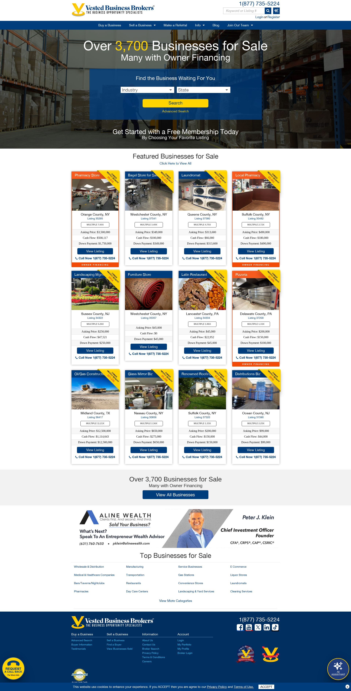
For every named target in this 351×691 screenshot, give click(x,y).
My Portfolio (184, 644)
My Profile (183, 648)
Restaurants (133, 583)
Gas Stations (186, 574)
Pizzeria (241, 274)
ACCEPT (266, 687)
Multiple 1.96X (202, 324)
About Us (147, 640)
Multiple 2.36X (148, 423)
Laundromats (238, 583)
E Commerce (238, 566)
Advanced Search (175, 111)
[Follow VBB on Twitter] (258, 627)
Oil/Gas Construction (90, 374)
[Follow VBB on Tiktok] (275, 627)
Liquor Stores (238, 574)
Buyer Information (81, 644)
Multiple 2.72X (255, 224)
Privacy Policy (150, 652)
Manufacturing (135, 566)
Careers (147, 661)
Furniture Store (139, 274)
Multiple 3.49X (148, 224)
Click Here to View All (175, 163)
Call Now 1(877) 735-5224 (96, 258)
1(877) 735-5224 (259, 3)
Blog (216, 25)
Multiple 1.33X (255, 324)
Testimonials (78, 648)
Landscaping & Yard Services (196, 591)
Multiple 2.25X (255, 423)
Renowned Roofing (196, 374)
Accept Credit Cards (79, 682)
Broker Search (150, 648)
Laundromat (191, 175)
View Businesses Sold (119, 648)
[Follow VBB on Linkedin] (267, 627)
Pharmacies (81, 591)
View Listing (95, 251)
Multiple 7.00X (95, 224)
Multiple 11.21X (95, 423)
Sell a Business (140, 25)
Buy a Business (109, 25)
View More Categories (175, 601)
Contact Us (148, 644)
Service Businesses (190, 566)
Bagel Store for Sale (143, 175)
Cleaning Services (241, 591)
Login (259, 17)
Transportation (135, 574)
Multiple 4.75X (202, 224)
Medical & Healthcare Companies (94, 574)
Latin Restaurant (194, 274)
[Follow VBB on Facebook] (240, 627)
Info (198, 25)
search (175, 102)
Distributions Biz (247, 374)
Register (273, 17)
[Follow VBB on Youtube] (249, 627)
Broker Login (185, 652)
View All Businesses (175, 494)
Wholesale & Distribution (89, 566)
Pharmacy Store (87, 175)
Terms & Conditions (153, 657)
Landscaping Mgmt (89, 274)
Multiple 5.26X (95, 324)
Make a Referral (175, 25)
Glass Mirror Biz (140, 374)
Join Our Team (238, 25)
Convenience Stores (190, 583)
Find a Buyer (114, 644)
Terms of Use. (244, 687)
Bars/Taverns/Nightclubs (89, 583)
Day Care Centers (137, 591)
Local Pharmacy (247, 175)
